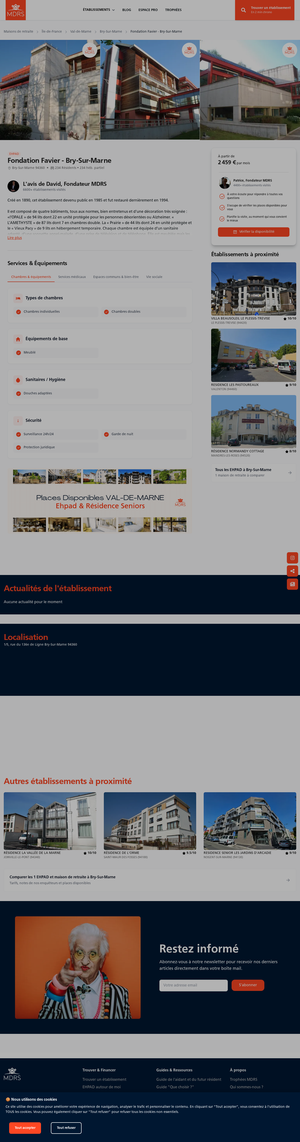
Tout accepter (25, 1128)
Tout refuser (66, 1128)
